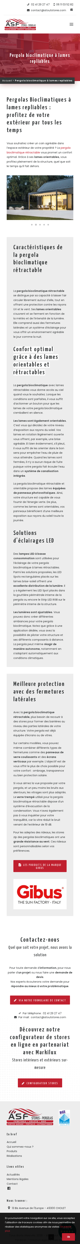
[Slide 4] (44, 225)
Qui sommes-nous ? (20, 1147)
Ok (68, 1236)
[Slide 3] (40, 225)
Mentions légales (17, 1179)
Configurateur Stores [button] (42, 1083)
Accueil (7, 80)
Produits (12, 1151)
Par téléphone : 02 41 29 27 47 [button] (42, 1013)
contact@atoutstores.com (48, 10)
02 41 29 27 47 (40, 4)
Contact (12, 1184)
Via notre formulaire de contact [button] (42, 1000)
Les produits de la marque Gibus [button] (43, 866)
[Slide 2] (36, 225)
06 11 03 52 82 (64, 4)
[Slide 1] (32, 225)
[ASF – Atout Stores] (20, 24)
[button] (71, 24)
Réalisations (14, 1156)
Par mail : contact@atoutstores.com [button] (42, 1017)
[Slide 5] (48, 225)
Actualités (13, 1174)
